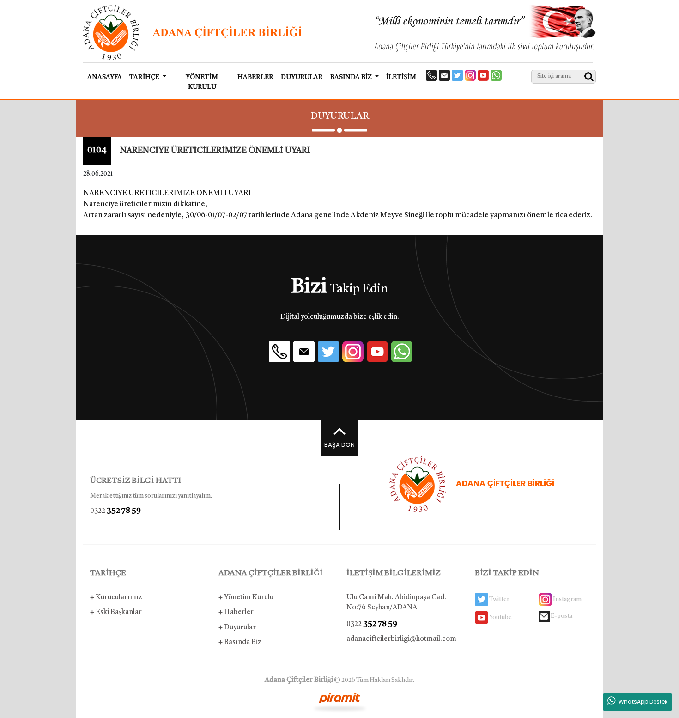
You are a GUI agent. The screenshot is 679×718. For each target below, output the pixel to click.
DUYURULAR (302, 77)
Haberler (236, 612)
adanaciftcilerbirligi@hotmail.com (401, 639)
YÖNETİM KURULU (202, 82)
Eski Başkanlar (116, 612)
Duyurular (237, 627)
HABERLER (255, 77)
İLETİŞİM (401, 77)
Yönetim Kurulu (245, 597)
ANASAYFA (104, 77)
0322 (115, 511)
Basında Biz (239, 642)
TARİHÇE (108, 573)
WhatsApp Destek (641, 702)
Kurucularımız (116, 597)
